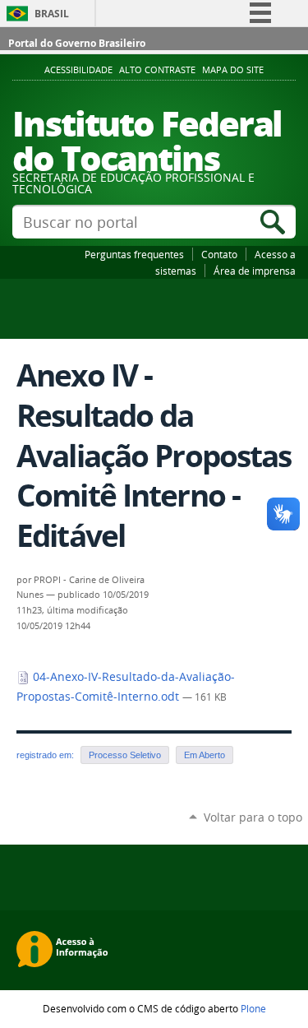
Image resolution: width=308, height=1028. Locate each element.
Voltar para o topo (253, 817)
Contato (219, 254)
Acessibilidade (78, 70)
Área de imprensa (255, 270)
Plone (253, 1008)
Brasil (51, 14)
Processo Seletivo (125, 755)
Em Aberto (204, 755)
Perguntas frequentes (134, 254)
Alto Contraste (157, 70)
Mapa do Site (233, 70)
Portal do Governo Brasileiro (76, 43)
